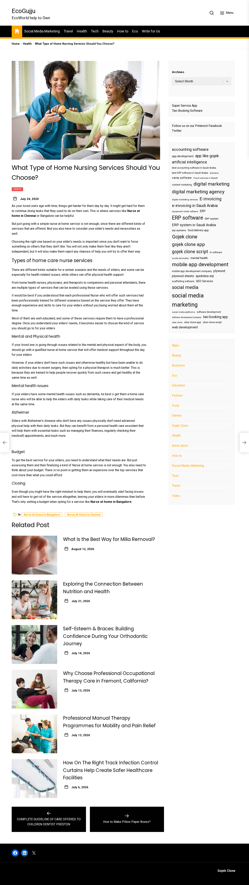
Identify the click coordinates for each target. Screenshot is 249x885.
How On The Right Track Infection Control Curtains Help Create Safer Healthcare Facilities (110, 770)
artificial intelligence (189, 162)
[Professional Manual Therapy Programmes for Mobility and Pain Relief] (34, 733)
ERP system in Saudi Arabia (194, 225)
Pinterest (201, 126)
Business (178, 365)
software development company (186, 317)
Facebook (215, 126)
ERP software (187, 218)
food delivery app (198, 230)
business (214, 173)
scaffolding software (183, 281)
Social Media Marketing (42, 31)
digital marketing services (185, 199)
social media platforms (183, 312)
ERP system (211, 218)
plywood (219, 271)
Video (176, 496)
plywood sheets (183, 276)
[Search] (212, 13)
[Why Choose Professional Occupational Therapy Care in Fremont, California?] (34, 689)
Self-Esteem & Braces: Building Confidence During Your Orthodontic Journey (105, 636)
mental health (199, 258)
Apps (175, 345)
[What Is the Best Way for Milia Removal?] (34, 555)
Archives (178, 72)
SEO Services (204, 281)
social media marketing (188, 300)
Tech (95, 31)
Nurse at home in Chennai (84, 514)
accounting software (190, 149)
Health (82, 31)
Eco (135, 31)
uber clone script (212, 322)
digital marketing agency (198, 191)
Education (178, 385)
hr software (216, 252)
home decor (180, 445)
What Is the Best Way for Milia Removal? (109, 539)
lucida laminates (180, 258)
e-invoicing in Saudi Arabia (195, 205)
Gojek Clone (180, 425)
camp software (182, 178)
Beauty (108, 31)
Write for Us (151, 31)
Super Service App (184, 105)
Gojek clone (184, 237)
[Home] (17, 31)
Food (175, 405)
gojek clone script (190, 251)
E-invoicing (211, 198)
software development (209, 312)
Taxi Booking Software (187, 110)
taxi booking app (215, 317)
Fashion (177, 395)
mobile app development (200, 264)
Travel (68, 31)
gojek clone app (188, 244)
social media (185, 287)
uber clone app (192, 322)
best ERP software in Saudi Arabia (190, 173)
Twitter (176, 131)
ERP (203, 211)
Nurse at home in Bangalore (42, 514)
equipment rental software (185, 211)
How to (122, 31)
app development (183, 156)
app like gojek (207, 155)
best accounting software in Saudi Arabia (194, 168)
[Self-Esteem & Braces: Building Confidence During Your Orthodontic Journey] (34, 644)
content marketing (182, 184)
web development (185, 327)
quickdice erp (205, 276)
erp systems (179, 230)
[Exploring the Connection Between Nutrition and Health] (34, 599)
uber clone (177, 322)
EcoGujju (23, 11)
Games (176, 415)
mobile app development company (192, 271)
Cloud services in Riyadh (205, 178)
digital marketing (212, 184)
